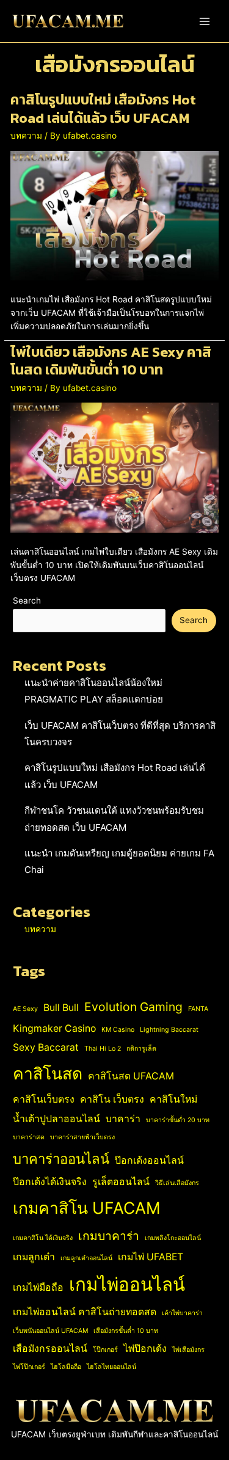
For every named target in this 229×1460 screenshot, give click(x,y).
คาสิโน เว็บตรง (112, 1099)
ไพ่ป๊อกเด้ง (145, 1348)
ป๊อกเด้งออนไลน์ (149, 1160)
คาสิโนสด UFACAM (131, 1076)
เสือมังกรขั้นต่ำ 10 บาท (125, 1331)
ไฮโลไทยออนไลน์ (111, 1367)
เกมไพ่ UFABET (150, 1257)
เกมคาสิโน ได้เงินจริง (43, 1238)
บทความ (26, 136)
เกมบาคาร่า (108, 1235)
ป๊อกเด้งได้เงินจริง (50, 1182)
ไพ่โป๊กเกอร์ (29, 1367)
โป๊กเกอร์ (105, 1350)
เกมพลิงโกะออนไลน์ (173, 1238)
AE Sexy (25, 1009)
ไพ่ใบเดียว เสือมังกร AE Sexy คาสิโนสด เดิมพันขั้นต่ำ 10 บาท (110, 361)
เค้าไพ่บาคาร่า (182, 1313)
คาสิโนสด (47, 1073)
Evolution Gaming (133, 1006)
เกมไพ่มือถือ (38, 1287)
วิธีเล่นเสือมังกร (177, 1183)
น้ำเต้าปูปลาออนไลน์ (56, 1119)
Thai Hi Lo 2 (102, 1049)
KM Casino (117, 1030)
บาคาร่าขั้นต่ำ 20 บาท (177, 1120)
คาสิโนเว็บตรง (44, 1099)
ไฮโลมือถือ (66, 1367)
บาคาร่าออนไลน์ (61, 1159)
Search (27, 600)
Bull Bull (61, 1007)
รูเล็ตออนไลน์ (121, 1182)
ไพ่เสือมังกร (188, 1350)
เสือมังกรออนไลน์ (50, 1348)
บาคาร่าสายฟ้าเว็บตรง (82, 1137)
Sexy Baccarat (46, 1047)
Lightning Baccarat (169, 1030)
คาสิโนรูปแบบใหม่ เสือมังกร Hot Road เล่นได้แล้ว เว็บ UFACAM (103, 108)
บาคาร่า (123, 1119)
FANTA (198, 1009)
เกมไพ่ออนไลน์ (127, 1284)
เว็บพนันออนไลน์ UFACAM (50, 1331)
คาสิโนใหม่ (173, 1099)
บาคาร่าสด (29, 1137)
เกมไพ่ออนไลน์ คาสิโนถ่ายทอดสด (84, 1312)
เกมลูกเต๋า (34, 1257)
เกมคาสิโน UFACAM (87, 1207)
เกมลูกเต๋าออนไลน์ (86, 1258)
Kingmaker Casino (54, 1028)
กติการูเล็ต (141, 1049)
